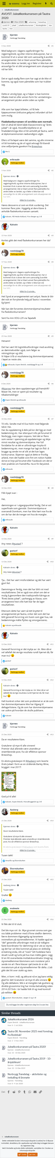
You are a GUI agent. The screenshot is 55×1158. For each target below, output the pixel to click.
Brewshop (37, 146)
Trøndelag (23, 1038)
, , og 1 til (23, 216)
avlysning (32, 22)
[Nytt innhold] (46, 3)
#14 (52, 821)
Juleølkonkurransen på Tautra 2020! (27, 1047)
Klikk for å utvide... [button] (28, 200)
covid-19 (5, 25)
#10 (52, 562)
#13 (52, 734)
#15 (52, 879)
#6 (52, 384)
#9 (52, 539)
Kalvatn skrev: (9, 567)
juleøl (14, 25)
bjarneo (7, 22)
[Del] (48, 46)
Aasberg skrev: (9, 885)
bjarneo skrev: (9, 176)
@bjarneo (6, 388)
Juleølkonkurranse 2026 (21, 1019)
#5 (52, 336)
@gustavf (16, 543)
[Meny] (4, 3)
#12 (52, 680)
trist (11, 28)
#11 (52, 644)
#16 (52, 919)
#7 (52, 419)
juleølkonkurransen (26, 25)
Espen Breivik (13, 1022)
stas (50, 25)
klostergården (41, 25)
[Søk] (51, 3)
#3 (52, 235)
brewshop (42, 22)
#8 (52, 488)
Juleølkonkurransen (26, 1022)
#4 (52, 262)
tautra (4, 28)
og (15, 400)
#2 (52, 170)
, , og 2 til (23, 802)
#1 (52, 46)
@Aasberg (31, 760)
